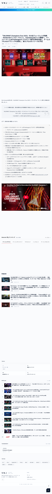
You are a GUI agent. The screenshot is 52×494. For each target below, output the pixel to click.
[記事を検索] (43, 3)
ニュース (20, 1)
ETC (3, 462)
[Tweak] (48, 490)
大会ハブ (26, 1)
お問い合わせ (29, 477)
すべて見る (47, 237)
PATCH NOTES (45, 462)
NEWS (3, 43)
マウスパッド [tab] (28, 242)
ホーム (28, 475)
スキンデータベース (34, 1)
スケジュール (46, 7)
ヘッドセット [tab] (36, 242)
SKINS (4, 464)
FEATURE (32, 462)
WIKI (26, 462)
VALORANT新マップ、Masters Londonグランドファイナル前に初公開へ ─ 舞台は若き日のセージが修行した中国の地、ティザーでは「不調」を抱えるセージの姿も (30, 278)
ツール (32, 4)
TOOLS (21, 462)
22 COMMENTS (15, 43)
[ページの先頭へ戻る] (48, 486)
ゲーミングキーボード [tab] (17, 242)
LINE (9, 46)
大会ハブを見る (48, 443)
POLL (8, 462)
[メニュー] (49, 3)
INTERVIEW (11, 464)
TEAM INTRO (15, 462)
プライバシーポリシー (31, 479)
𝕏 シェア (4, 46)
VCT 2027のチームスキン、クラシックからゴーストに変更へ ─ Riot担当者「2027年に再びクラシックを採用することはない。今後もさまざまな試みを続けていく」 (30, 303)
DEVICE (38, 462)
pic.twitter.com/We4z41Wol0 (29, 113)
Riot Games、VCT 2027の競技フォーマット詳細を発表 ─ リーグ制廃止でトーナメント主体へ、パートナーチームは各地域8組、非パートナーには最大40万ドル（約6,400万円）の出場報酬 (30, 287)
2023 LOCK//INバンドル (41, 174)
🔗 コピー (14, 46)
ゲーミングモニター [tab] (45, 242)
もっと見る (48, 380)
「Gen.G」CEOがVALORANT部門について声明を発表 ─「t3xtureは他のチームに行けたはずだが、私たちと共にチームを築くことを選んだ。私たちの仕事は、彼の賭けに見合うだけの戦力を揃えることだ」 (30, 296)
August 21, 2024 (36, 116)
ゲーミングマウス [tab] (6, 242)
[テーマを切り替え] (46, 3)
